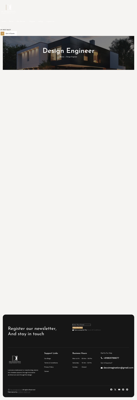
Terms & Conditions (94, 330)
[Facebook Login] (111, 390)
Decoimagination (16, 390)
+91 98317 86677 (5, 30)
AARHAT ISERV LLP (24, 392)
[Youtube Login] (119, 390)
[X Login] (115, 390)
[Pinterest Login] (123, 390)
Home (62, 57)
